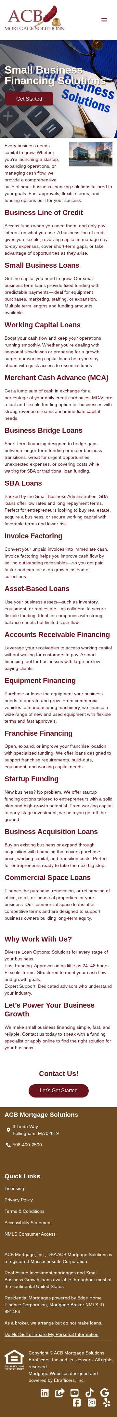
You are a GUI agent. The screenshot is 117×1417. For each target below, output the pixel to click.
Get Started (29, 99)
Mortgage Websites (49, 1373)
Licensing (14, 1188)
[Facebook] (77, 1403)
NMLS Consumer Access (30, 1234)
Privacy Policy (19, 1199)
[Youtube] (74, 1393)
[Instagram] (92, 1403)
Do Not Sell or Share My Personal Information (51, 1334)
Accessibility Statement (28, 1222)
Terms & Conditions (25, 1211)
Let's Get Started (59, 1090)
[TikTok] (89, 1393)
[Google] (104, 1393)
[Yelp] (106, 1403)
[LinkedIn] (44, 1393)
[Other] (59, 1393)
